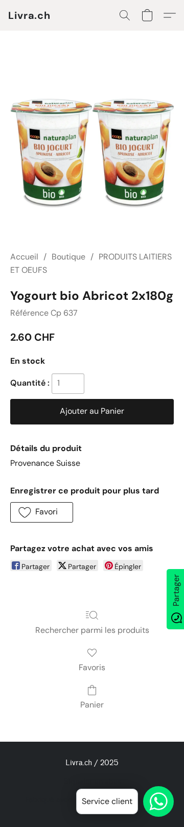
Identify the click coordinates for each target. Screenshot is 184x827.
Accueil (24, 256)
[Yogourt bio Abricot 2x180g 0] (92, 153)
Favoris (92, 667)
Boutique (68, 256)
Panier (92, 704)
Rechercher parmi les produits (92, 630)
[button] (29, 15)
